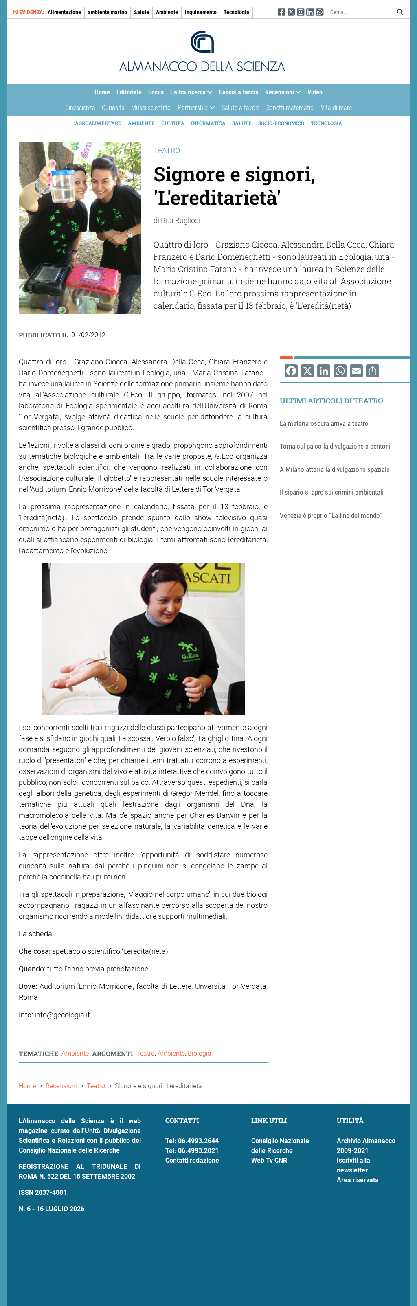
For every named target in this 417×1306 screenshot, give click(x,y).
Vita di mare (336, 108)
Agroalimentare (98, 123)
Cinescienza (80, 108)
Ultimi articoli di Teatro (331, 400)
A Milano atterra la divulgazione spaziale (335, 469)
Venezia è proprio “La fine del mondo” (331, 515)
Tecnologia (236, 12)
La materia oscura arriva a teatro (324, 423)
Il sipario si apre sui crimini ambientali (332, 492)
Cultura (172, 123)
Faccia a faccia (239, 92)
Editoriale (129, 92)
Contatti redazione (192, 1160)
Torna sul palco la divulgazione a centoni (335, 446)
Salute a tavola (241, 108)
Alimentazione (64, 12)
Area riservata (358, 1180)
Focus (156, 92)
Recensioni (278, 94)
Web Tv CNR (269, 1160)
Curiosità (113, 108)
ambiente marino (107, 12)
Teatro (145, 1053)
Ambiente (167, 12)
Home (102, 92)
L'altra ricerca (186, 94)
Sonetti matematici (290, 108)
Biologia (199, 1053)
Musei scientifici (151, 108)
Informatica (208, 123)
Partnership (191, 110)
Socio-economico (281, 123)
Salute (141, 12)
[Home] (202, 51)
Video (315, 92)
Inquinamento (201, 12)
